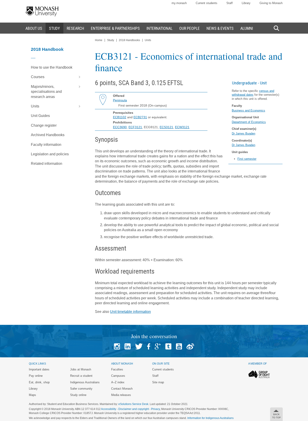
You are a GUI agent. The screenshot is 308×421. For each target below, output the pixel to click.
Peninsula (120, 100)
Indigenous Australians (85, 382)
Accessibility (108, 409)
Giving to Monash (271, 3)
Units (35, 106)
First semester (246, 158)
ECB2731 (140, 117)
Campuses (118, 375)
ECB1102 (119, 117)
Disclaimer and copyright (133, 409)
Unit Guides (40, 116)
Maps (32, 395)
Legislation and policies (50, 154)
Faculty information (46, 145)
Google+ (158, 346)
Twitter (139, 346)
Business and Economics (248, 110)
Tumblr (168, 346)
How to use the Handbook (51, 67)
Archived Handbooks (47, 135)
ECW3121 (182, 127)
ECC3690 (120, 127)
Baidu (190, 346)
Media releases (121, 395)
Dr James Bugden (243, 133)
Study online (78, 395)
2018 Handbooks (129, 40)
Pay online (36, 375)
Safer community (81, 388)
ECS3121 (166, 127)
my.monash (179, 3)
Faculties (117, 369)
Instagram (117, 346)
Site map (158, 382)
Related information (46, 163)
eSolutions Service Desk (133, 404)
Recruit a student (81, 375)
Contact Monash (122, 388)
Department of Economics (249, 122)
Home (98, 40)
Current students (206, 3)
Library (246, 3)
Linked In (127, 346)
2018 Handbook (47, 49)
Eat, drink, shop (39, 382)
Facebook (148, 346)
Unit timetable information (130, 312)
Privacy (155, 409)
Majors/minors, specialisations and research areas (46, 92)
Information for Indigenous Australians (210, 418)
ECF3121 (135, 127)
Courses (37, 77)
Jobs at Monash (80, 369)
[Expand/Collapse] (78, 77)
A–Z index (117, 382)
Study (110, 40)
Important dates (39, 369)
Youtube (179, 346)
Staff (229, 3)
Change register (44, 125)
